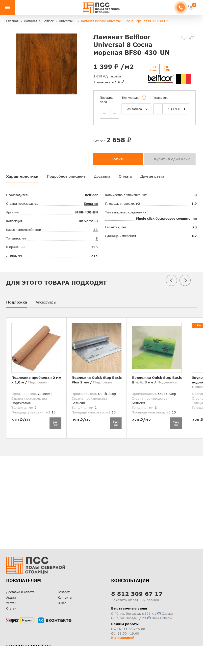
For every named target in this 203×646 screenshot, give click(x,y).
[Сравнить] (192, 38)
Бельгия (91, 203)
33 (95, 230)
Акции (11, 597)
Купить (118, 159)
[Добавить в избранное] (184, 38)
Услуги (11, 603)
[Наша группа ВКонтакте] (55, 620)
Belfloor (91, 195)
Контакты (65, 597)
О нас (62, 603)
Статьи (11, 608)
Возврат (64, 592)
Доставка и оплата (20, 592)
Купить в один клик (172, 159)
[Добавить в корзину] (55, 423)
